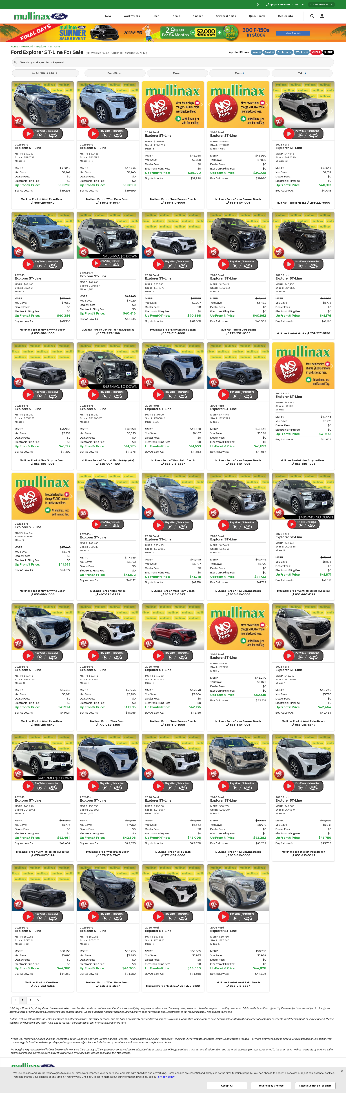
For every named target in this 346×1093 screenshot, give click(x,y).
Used (156, 16)
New (108, 16)
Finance (198, 16)
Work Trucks (132, 16)
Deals (176, 16)
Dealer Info (285, 16)
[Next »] (38, 1000)
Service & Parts (226, 16)
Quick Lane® (257, 16)
